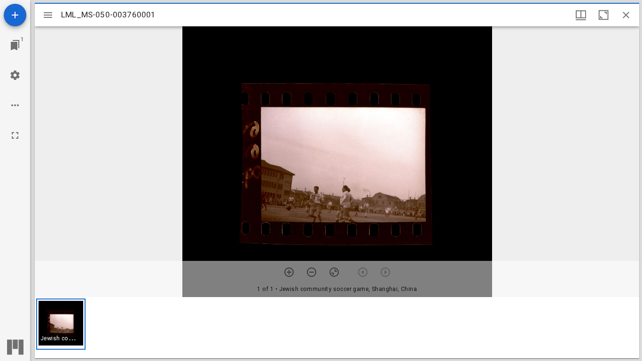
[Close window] (626, 15)
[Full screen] (15, 135)
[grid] (337, 327)
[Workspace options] (15, 105)
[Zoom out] (311, 272)
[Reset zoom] (334, 272)
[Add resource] (15, 15)
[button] (61, 324)
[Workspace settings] (15, 75)
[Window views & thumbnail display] (581, 15)
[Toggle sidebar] (48, 15)
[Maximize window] (603, 15)
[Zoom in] (289, 272)
